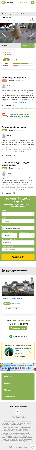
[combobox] (18, 249)
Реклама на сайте (21, 406)
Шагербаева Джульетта (22, 348)
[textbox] (18, 249)
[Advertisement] (18, 7)
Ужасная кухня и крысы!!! (14, 77)
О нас (11, 406)
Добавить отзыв (27, 45)
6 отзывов (17, 303)
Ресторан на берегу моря (14, 127)
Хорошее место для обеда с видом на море (15, 163)
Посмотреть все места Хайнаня (16, 14)
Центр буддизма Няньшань (14, 298)
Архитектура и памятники (13, 308)
